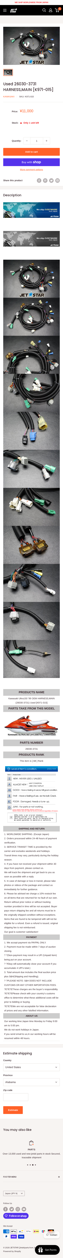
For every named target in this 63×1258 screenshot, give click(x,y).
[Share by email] (57, 180)
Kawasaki (9, 96)
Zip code (7, 1090)
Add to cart (31, 151)
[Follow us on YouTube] (24, 1209)
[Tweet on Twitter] (51, 180)
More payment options (31, 169)
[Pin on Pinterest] (45, 180)
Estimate (13, 1110)
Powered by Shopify (12, 1251)
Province (8, 1075)
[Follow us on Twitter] (11, 1209)
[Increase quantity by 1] (46, 140)
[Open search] (44, 10)
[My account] (50, 10)
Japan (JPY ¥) (11, 1193)
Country (7, 1060)
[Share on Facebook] (39, 180)
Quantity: (16, 140)
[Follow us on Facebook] (5, 1209)
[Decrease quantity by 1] (26, 140)
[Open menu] (4, 10)
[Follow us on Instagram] (18, 1209)
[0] (57, 10)
